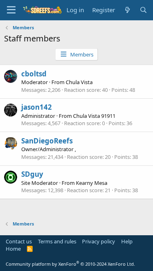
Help (127, 241)
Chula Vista (79, 82)
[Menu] (11, 10)
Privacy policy (98, 241)
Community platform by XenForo (70, 264)
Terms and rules (57, 241)
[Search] (143, 9)
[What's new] (127, 9)
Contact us (19, 241)
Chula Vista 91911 (94, 115)
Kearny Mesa (91, 182)
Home (13, 248)
